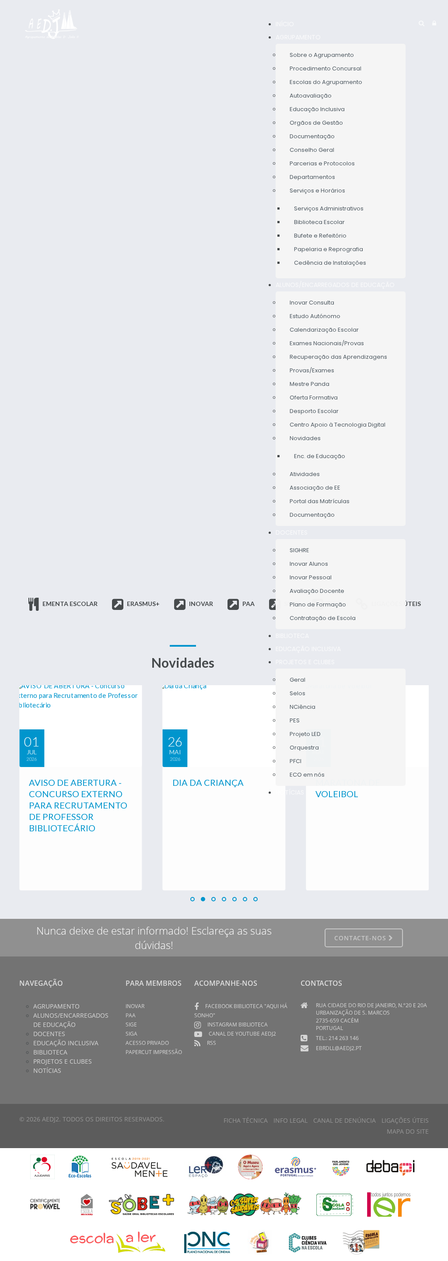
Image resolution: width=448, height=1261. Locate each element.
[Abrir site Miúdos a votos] (260, 1241)
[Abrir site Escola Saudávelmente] (139, 1166)
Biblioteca (50, 1052)
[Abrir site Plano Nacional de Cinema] (207, 1241)
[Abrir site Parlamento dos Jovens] (341, 1166)
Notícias (47, 1070)
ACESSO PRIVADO (147, 1043)
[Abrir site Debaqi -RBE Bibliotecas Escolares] (390, 1166)
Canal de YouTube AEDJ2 (242, 1033)
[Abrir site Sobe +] (141, 1204)
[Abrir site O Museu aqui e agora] (250, 1166)
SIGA (131, 1033)
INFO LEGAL (290, 1120)
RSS (211, 1043)
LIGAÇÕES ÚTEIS (405, 1120)
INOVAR (135, 1006)
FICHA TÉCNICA (246, 1120)
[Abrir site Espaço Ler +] (206, 1166)
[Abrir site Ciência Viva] (307, 1241)
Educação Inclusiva (65, 1043)
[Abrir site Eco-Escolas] (80, 1166)
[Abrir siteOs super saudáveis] (244, 1204)
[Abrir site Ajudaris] (42, 1166)
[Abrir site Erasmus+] (295, 1166)
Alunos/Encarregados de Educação (70, 1020)
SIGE (131, 1024)
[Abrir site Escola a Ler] (118, 1241)
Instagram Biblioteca (237, 1024)
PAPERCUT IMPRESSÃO (154, 1052)
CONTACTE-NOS (361, 938)
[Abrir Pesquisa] (421, 23)
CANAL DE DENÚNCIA (344, 1120)
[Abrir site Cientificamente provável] (46, 1204)
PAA (131, 1015)
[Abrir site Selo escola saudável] (335, 1204)
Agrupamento (56, 1006)
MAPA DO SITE (408, 1131)
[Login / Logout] (434, 23)
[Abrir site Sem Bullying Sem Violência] (361, 1241)
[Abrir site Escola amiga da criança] (87, 1204)
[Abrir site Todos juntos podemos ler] (395, 1204)
